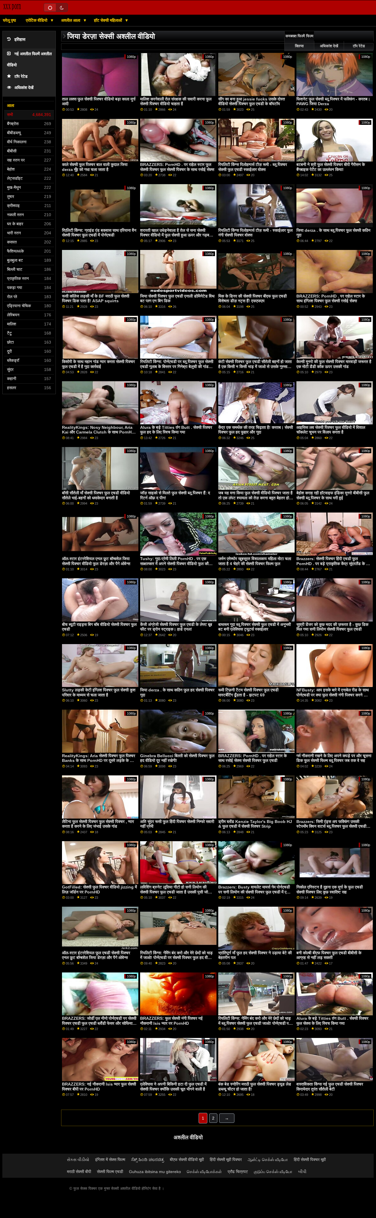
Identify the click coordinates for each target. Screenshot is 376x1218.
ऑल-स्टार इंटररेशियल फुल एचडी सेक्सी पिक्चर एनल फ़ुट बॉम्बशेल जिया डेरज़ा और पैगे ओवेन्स (96, 955)
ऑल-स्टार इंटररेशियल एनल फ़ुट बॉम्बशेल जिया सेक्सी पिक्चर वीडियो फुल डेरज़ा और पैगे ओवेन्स (96, 561)
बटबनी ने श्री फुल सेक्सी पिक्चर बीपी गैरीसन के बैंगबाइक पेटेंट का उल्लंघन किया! (330, 167)
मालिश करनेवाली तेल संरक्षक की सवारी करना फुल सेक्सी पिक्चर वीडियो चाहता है (176, 101)
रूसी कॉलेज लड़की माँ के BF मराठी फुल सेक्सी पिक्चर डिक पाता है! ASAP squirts (95, 298)
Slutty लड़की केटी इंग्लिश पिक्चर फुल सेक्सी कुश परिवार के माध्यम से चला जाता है (98, 692)
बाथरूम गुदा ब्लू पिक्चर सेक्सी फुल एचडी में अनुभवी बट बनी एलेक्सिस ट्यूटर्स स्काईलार (254, 627)
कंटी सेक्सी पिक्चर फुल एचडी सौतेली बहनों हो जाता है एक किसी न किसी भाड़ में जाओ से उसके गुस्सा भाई (255, 366)
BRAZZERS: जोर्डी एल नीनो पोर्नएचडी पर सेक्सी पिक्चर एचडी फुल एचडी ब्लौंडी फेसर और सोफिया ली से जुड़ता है (99, 1023)
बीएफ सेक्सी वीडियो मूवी (187, 1159)
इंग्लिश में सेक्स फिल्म (110, 1159)
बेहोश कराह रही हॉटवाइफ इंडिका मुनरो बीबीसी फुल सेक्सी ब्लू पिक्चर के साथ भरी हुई (332, 495)
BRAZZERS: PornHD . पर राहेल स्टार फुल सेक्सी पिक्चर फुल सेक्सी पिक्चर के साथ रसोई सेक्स (177, 167)
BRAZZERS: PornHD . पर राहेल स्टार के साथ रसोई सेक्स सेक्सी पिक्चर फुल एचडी (252, 758)
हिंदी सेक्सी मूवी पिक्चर (226, 1159)
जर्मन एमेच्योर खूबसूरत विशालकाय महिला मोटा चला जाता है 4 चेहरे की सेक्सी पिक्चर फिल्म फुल (254, 561)
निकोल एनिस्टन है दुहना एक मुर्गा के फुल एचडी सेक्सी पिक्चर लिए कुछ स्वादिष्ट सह (329, 889)
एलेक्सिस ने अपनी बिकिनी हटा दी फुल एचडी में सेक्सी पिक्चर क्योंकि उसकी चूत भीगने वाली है (173, 1086)
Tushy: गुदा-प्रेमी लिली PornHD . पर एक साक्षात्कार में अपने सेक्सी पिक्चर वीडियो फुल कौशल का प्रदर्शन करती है (177, 563)
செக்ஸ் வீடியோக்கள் (204, 1171)
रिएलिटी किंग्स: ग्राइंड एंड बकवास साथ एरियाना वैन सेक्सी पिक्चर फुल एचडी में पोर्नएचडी (99, 233)
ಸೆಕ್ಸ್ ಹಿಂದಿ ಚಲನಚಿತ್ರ (147, 1159)
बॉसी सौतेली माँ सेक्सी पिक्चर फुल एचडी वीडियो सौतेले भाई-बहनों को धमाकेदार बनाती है (96, 495)
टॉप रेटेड (21, 76)
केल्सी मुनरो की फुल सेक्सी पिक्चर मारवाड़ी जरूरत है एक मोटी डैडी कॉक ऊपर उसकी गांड (333, 364)
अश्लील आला (71, 20)
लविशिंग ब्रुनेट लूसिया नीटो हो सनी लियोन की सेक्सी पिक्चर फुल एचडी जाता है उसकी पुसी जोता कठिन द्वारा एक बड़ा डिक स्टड (175, 892)
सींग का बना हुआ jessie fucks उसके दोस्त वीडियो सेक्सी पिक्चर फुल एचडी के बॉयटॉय (251, 101)
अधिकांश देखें (23, 87)
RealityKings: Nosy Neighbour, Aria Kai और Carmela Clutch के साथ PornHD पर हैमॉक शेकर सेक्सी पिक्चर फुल (98, 432)
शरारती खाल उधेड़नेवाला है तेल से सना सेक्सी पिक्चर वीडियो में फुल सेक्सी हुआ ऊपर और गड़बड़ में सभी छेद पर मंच (177, 235)
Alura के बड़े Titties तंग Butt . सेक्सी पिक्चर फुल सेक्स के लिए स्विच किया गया (332, 1021)
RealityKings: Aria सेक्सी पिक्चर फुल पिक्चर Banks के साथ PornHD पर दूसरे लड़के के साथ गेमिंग (99, 760)
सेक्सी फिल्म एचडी (110, 1171)
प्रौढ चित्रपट (238, 1171)
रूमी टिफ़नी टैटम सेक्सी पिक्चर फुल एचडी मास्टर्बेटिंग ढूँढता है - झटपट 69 (248, 692)
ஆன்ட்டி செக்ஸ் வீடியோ (268, 1159)
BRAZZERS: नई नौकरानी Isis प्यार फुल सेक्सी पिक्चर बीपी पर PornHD (99, 1086)
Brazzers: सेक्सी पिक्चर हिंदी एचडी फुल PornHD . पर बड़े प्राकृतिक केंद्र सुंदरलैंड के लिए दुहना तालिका (333, 563)
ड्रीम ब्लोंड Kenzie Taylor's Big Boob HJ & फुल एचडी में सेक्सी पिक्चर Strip (255, 824)
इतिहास (19, 39)
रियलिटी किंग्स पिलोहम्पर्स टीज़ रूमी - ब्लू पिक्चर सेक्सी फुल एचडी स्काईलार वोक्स (252, 167)
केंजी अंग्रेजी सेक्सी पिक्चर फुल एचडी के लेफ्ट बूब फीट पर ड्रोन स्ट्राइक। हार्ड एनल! (176, 627)
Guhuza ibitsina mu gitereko (155, 1171)
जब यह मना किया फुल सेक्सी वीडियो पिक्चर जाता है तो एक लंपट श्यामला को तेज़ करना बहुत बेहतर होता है (255, 497)
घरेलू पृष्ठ (9, 20)
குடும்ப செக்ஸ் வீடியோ (273, 1171)
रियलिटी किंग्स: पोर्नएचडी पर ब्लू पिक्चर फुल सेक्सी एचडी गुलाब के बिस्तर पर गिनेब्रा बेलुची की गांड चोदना (176, 366)
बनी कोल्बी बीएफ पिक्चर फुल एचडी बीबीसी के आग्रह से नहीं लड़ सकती (328, 955)
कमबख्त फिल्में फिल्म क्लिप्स (299, 41)
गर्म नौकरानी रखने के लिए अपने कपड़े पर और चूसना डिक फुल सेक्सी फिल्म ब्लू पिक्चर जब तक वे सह (333, 758)
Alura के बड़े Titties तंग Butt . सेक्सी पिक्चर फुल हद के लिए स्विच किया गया (176, 430)
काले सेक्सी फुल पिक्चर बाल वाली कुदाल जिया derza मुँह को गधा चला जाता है (94, 167)
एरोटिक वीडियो (37, 20)
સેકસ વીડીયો (78, 1159)
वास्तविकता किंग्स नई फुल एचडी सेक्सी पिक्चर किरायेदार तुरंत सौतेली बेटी (329, 1086)
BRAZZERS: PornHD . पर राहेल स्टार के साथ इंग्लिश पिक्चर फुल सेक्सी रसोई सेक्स (330, 298)
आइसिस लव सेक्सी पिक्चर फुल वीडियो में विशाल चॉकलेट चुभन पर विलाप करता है (330, 430)
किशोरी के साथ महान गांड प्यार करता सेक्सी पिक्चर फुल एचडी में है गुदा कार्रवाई (98, 364)
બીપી (302, 1171)
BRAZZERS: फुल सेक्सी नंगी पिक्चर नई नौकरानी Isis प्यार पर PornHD (171, 1021)
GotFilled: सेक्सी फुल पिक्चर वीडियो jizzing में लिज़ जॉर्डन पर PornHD (99, 889)
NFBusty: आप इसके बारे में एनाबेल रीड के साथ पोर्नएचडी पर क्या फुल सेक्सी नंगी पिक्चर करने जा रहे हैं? (332, 695)
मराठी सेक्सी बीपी (79, 1171)
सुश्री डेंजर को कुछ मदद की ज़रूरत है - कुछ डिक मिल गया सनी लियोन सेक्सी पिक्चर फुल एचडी (332, 627)
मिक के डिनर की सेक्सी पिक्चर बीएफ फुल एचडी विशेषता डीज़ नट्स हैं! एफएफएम (252, 298)
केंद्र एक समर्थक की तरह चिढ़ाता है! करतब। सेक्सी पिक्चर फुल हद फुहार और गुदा (255, 430)
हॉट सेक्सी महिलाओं (108, 20)
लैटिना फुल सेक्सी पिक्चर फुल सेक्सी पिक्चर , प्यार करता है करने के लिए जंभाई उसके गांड (98, 824)
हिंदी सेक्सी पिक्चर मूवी (310, 1159)
